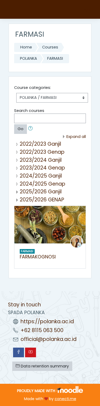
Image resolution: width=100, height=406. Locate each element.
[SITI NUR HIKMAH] (76, 241)
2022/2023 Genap (42, 152)
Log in (86, 9)
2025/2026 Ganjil (41, 191)
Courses (50, 47)
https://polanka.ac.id (47, 321)
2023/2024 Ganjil (41, 160)
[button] (31, 129)
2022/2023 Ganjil (40, 144)
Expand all (76, 136)
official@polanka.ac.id (49, 339)
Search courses (29, 110)
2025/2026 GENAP (42, 199)
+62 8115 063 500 (42, 330)
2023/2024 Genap (42, 167)
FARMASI (55, 58)
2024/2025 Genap (42, 183)
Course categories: (32, 87)
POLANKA (28, 58)
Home (26, 47)
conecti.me (65, 398)
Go (20, 128)
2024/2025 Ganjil (41, 175)
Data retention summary (44, 366)
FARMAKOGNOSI (38, 257)
